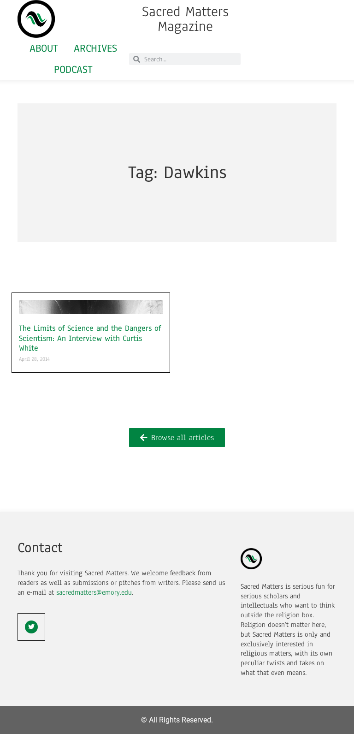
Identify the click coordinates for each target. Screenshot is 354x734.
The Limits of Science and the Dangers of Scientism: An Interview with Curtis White (90, 338)
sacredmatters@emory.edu (94, 592)
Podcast (73, 69)
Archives (95, 48)
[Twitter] (31, 627)
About (44, 48)
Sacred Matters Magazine (185, 19)
